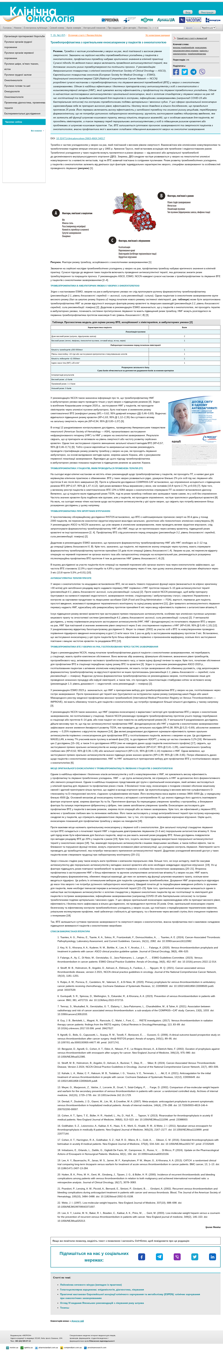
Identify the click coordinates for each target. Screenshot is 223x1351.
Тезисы (64, 1307)
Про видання (114, 27)
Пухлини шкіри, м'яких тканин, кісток (21, 66)
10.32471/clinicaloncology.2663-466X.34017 (80, 138)
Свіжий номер (57, 27)
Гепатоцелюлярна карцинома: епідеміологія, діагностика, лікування (102, 1289)
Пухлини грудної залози (18, 74)
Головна (7, 27)
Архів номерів (73, 27)
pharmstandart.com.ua (48, 1347)
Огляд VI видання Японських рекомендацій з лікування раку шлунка (102, 1303)
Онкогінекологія (13, 80)
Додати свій (77, 1321)
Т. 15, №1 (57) (58, 35)
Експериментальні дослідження (22, 113)
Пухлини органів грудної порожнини (18, 44)
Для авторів (129, 27)
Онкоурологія (12, 91)
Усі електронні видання (157, 35)
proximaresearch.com (97, 1347)
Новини (17, 27)
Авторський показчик (94, 27)
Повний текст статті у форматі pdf (192, 38)
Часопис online (13, 122)
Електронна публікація (35, 27)
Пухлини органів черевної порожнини (19, 55)
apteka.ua (28, 1347)
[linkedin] (212, 1256)
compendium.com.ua (73, 1347)
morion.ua (14, 1347)
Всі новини (36, 131)
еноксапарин (200, 47)
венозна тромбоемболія (183, 47)
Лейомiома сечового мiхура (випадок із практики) (91, 1284)
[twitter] (185, 71)
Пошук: (153, 27)
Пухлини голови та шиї (17, 85)
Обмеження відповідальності (102, 1341)
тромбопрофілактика (197, 54)
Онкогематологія (14, 97)
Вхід (188, 12)
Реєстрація (207, 12)
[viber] (202, 71)
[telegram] (193, 71)
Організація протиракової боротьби (24, 36)
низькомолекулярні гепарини (185, 51)
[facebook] (176, 71)
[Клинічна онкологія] (38, 21)
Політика (142, 27)
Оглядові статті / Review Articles (85, 35)
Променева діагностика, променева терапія (24, 105)
